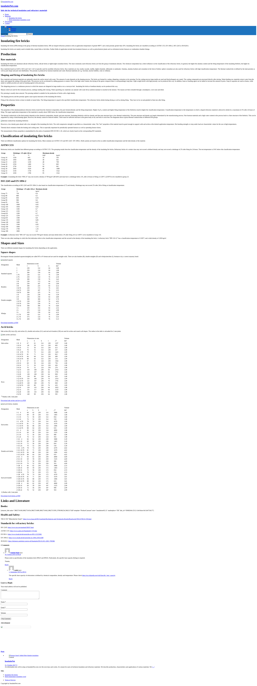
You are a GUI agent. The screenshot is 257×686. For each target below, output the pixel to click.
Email (3, 607)
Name (3, 602)
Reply (7, 565)
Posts (2, 651)
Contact (7, 23)
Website (3, 613)
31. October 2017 (10, 665)
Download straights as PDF (9, 323)
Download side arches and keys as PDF (13, 400)
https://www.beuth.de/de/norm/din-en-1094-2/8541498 (26, 538)
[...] (153, 667)
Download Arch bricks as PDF (10, 496)
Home (7, 14)
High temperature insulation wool (19, 20)
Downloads (8, 21)
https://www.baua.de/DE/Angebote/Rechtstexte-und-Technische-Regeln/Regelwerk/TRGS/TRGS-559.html (57, 519)
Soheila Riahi (14, 553)
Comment (4, 590)
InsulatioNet (10, 661)
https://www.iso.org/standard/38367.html (21, 527)
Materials (8, 16)
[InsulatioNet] (23, 655)
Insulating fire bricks (15, 18)
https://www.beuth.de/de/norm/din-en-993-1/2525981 (25, 534)
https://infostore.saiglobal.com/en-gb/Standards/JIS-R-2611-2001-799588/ (31, 541)
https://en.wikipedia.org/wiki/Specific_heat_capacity (98, 575)
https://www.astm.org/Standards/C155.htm (23, 531)
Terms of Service (10, 680)
